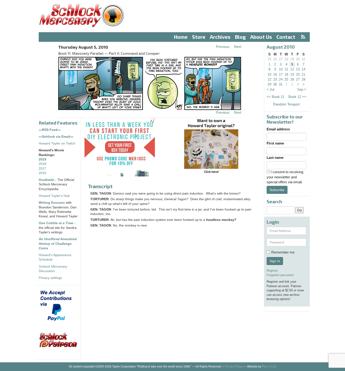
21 (303, 74)
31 (303, 59)
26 (275, 59)
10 (281, 69)
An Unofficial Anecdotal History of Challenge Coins (58, 243)
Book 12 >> (297, 97)
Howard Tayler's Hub (54, 196)
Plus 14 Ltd (269, 366)
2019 (42, 159)
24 (281, 79)
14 (303, 69)
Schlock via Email (56, 136)
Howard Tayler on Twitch (57, 143)
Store (198, 37)
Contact (285, 37)
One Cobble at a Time (56, 223)
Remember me (283, 252)
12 (292, 69)
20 (298, 74)
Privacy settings (50, 278)
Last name (275, 158)
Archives (220, 37)
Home (181, 37)
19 (292, 74)
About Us (261, 37)
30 (298, 59)
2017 (42, 168)
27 (281, 59)
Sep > (301, 89)
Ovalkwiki (47, 180)
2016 (42, 173)
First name (275, 143)
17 (281, 74)
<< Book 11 (275, 97)
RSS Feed (50, 130)
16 (275, 74)
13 (298, 69)
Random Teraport (286, 104)
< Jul (270, 89)
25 (269, 59)
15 (269, 74)
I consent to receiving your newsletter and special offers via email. (285, 177)
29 (292, 59)
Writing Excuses (52, 202)
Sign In (275, 261)
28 (286, 59)
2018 (42, 164)
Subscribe (277, 190)
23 (275, 79)
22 (269, 79)
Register (272, 270)
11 (286, 69)
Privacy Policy (234, 366)
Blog (240, 37)
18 (286, 74)
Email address (278, 129)
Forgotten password (280, 275)
